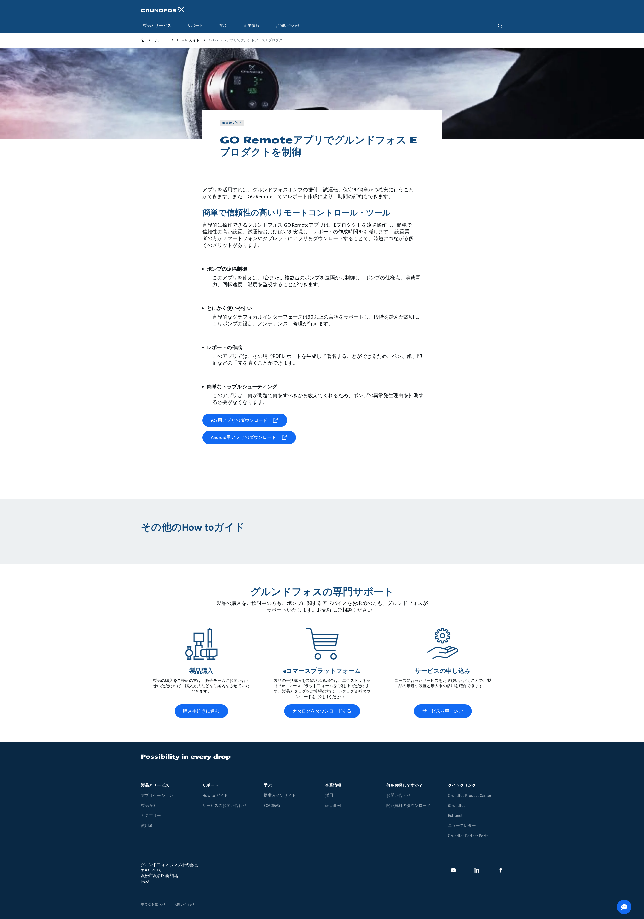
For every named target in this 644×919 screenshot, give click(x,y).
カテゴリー (151, 815)
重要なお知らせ (153, 904)
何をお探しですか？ (404, 785)
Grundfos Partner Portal (469, 835)
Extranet (455, 815)
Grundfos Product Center (469, 795)
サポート (210, 785)
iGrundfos (456, 805)
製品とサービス (155, 785)
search (500, 25)
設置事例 (333, 805)
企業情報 (333, 785)
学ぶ (268, 785)
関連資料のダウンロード (408, 805)
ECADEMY (272, 805)
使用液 (147, 825)
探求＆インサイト (280, 795)
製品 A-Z (148, 805)
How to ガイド (215, 795)
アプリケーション (157, 795)
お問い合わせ (398, 795)
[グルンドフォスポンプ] (143, 41)
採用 (329, 795)
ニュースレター (462, 825)
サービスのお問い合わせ (224, 805)
